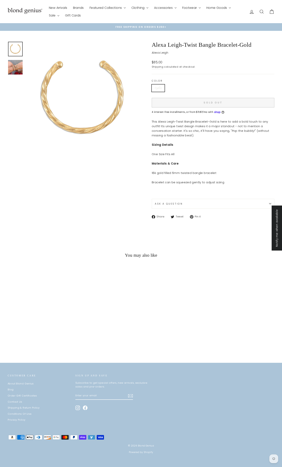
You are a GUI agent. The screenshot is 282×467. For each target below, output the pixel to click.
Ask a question (169, 203)
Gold (158, 88)
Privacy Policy (16, 419)
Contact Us (15, 401)
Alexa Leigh (160, 53)
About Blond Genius (21, 383)
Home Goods (217, 8)
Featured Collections (106, 8)
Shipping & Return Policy (24, 407)
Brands (78, 8)
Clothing (138, 8)
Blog (11, 389)
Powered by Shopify (141, 452)
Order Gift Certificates (22, 395)
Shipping (157, 66)
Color (157, 80)
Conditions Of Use (19, 413)
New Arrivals (58, 8)
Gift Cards (73, 15)
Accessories (164, 8)
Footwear (190, 8)
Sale (52, 15)
